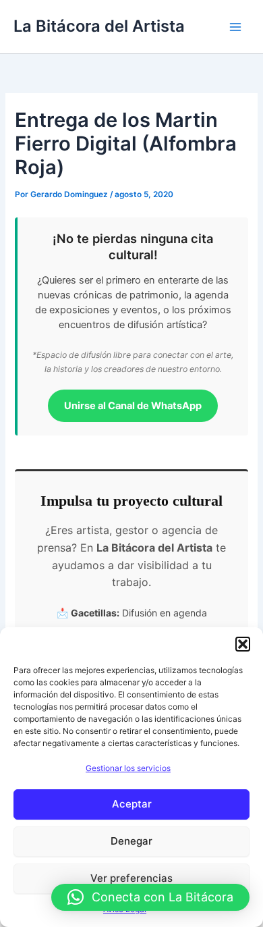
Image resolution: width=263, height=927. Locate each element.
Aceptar (132, 803)
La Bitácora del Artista (99, 26)
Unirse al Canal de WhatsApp (133, 406)
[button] (243, 644)
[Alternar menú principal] (235, 27)
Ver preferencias (131, 878)
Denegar (131, 841)
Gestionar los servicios (128, 768)
